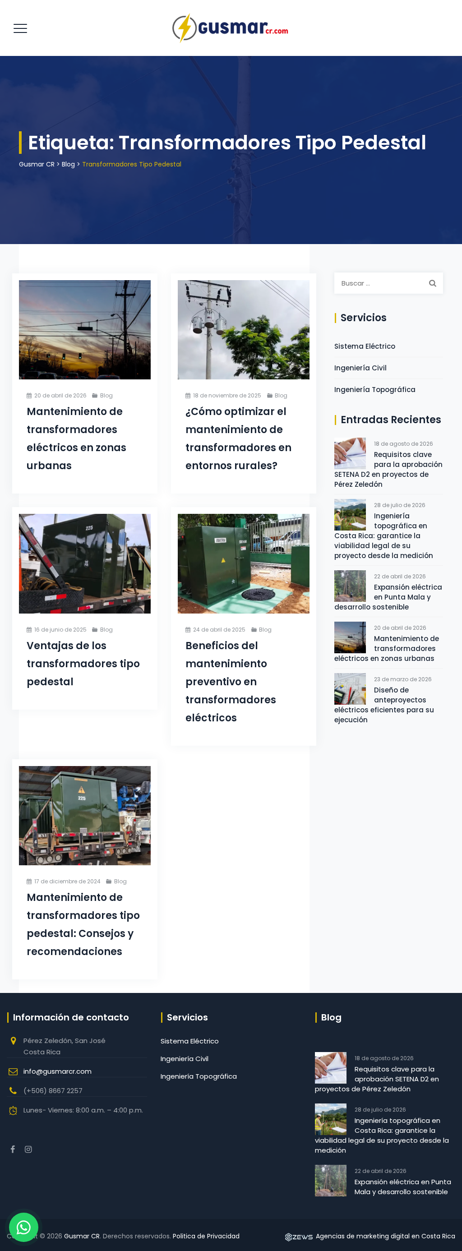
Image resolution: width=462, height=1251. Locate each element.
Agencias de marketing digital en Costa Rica (384, 1236)
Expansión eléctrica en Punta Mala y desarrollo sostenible (388, 597)
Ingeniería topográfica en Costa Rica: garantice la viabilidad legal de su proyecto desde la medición (383, 535)
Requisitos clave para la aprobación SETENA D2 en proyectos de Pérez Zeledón (388, 469)
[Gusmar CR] (229, 28)
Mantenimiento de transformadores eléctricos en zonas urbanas (386, 648)
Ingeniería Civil (360, 368)
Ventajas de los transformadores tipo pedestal (83, 664)
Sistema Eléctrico (364, 346)
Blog (106, 395)
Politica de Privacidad (206, 1236)
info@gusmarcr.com (57, 1071)
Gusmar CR (82, 1236)
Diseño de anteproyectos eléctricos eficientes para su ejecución (384, 705)
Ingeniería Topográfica (375, 389)
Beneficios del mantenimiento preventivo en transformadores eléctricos (230, 682)
